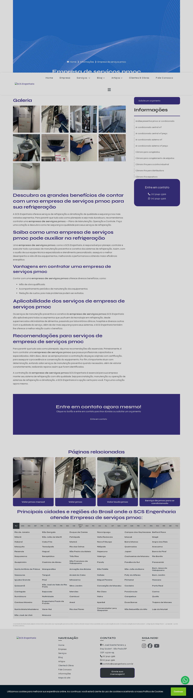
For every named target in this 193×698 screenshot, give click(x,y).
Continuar (178, 691)
